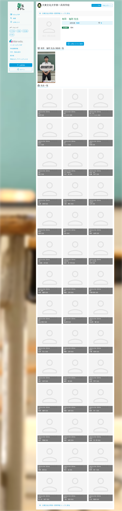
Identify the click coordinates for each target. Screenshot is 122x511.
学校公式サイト (107, 5)
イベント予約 (96, 5)
